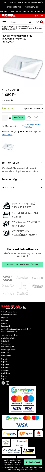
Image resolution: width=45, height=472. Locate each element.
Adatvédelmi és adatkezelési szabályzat (16, 329)
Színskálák (5, 341)
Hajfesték (4, 359)
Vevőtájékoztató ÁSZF (9, 335)
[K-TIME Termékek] (22, 285)
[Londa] (8, 292)
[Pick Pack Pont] (38, 433)
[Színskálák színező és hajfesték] (22, 224)
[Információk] (36, 16)
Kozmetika (12, 26)
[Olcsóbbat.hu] (11, 450)
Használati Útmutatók (9, 315)
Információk (5, 326)
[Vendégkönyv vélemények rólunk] (22, 233)
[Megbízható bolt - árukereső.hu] (6, 442)
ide (36, 470)
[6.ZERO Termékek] (8, 285)
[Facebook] (3, 383)
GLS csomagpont (7, 347)
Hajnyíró (4, 379)
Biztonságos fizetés (8, 349)
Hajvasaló (4, 362)
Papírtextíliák (13, 28)
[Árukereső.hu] (19, 442)
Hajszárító (5, 365)
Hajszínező (5, 367)
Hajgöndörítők (6, 355)
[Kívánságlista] (37, 22)
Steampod (5, 370)
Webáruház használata (9, 332)
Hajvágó (4, 376)
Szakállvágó (5, 373)
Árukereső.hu (19, 445)
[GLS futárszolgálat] (9, 433)
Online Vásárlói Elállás (9, 312)
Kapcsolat (5, 320)
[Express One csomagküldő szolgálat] (25, 433)
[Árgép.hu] (28, 450)
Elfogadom (33, 462)
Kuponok (4, 318)
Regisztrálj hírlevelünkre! (22, 264)
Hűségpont (5, 352)
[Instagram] (7, 383)
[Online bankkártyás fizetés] (22, 214)
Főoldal (4, 26)
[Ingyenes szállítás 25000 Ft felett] (22, 205)
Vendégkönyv (6, 344)
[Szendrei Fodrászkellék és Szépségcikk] (10, 17)
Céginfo (4, 323)
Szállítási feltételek (8, 338)
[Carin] (37, 285)
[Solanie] (22, 292)
